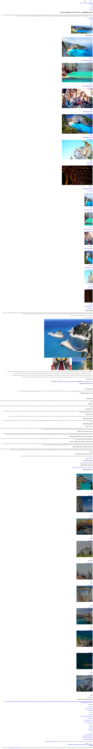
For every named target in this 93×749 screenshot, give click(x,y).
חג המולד (83, 467)
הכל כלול (83, 381)
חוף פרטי (57, 381)
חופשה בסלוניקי (90, 674)
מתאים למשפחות (68, 381)
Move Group (80, 744)
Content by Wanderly (86, 744)
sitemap (77, 744)
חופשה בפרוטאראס (89, 562)
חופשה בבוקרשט (56, 701)
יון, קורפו (91, 7)
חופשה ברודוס (90, 495)
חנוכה (90, 467)
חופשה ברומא (31, 701)
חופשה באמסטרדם (26, 701)
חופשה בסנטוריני (90, 697)
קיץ (81, 467)
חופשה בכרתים (70, 701)
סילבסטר (91, 9)
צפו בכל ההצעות (90, 62)
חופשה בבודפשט (90, 701)
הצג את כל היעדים (88, 458)
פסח (88, 467)
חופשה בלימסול (90, 630)
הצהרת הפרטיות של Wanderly (15, 747)
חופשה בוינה (66, 701)
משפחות (86, 462)
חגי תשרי (86, 467)
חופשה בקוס (91, 652)
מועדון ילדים (62, 381)
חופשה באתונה (90, 607)
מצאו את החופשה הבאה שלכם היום (86, 2)
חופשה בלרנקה (90, 585)
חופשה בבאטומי (9, 701)
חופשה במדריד (36, 701)
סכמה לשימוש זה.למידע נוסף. (50, 741)
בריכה (73, 381)
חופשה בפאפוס (90, 540)
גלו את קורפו (89, 17)
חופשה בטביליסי (41, 701)
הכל (92, 462)
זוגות (90, 462)
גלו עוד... (90, 451)
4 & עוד (78, 381)
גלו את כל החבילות (89, 381)
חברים (89, 462)
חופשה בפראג (85, 701)
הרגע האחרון (74, 467)
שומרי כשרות (83, 462)
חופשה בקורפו (14, 701)
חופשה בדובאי (46, 701)
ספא (54, 381)
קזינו (51, 381)
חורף (80, 467)
